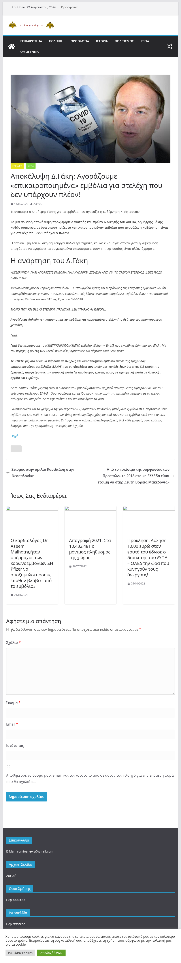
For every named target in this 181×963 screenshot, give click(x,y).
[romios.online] (11, 46)
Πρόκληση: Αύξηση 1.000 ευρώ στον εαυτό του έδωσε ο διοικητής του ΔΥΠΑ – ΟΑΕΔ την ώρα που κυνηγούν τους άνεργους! (148, 557)
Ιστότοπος (15, 745)
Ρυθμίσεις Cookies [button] (20, 953)
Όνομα (13, 702)
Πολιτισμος (124, 41)
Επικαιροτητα (31, 41)
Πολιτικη (56, 41)
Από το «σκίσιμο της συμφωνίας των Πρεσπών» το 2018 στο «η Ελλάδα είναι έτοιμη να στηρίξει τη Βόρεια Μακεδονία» (134, 476)
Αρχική (11, 875)
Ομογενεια (29, 52)
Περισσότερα (15, 900)
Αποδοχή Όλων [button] (51, 953)
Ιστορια (102, 41)
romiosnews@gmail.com (35, 851)
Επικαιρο (17, 165)
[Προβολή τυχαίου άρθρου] (169, 46)
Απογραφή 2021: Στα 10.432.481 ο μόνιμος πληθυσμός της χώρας (90, 549)
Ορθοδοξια (80, 41)
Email (12, 724)
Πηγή (14, 436)
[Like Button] (16, 448)
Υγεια (145, 41)
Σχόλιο (13, 642)
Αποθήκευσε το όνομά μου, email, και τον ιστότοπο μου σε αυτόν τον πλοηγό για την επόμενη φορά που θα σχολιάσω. (90, 778)
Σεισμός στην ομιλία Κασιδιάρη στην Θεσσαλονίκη (42, 472)
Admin (37, 204)
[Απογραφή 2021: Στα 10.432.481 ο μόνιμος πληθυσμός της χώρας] (90, 509)
